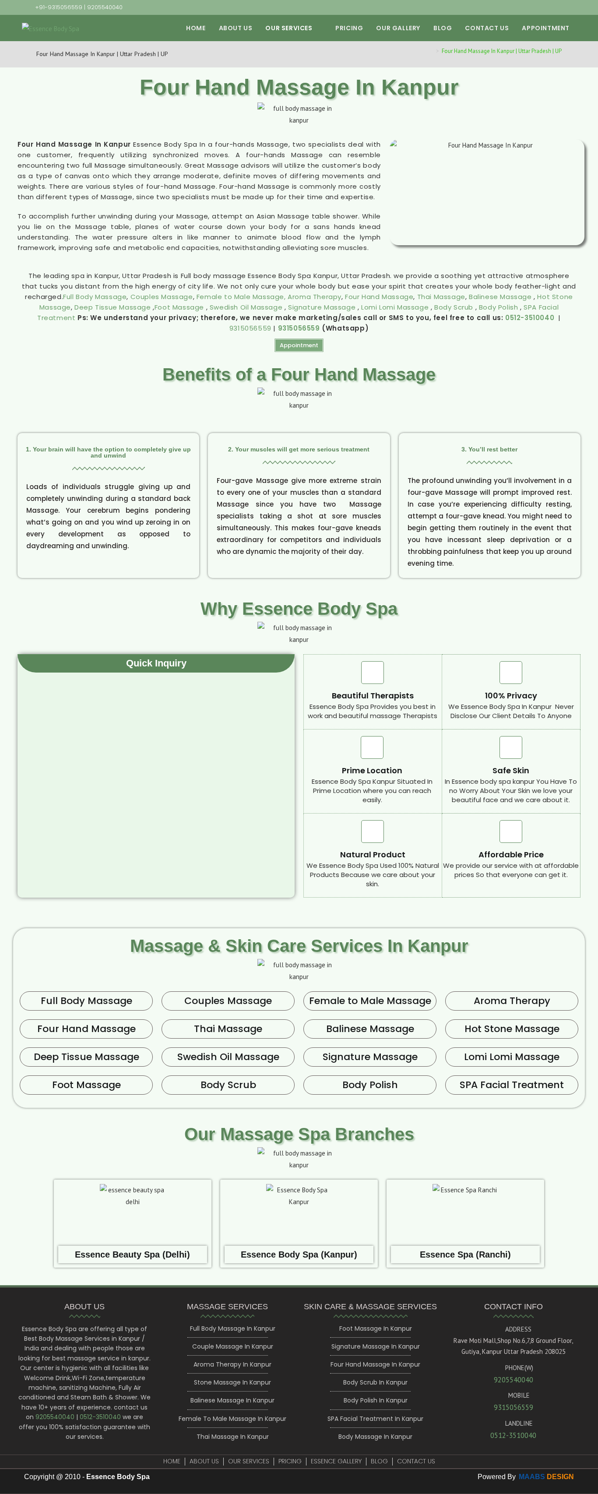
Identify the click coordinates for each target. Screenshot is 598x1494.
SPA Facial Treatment (512, 1085)
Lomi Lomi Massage (395, 307)
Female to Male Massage (370, 1001)
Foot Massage (180, 307)
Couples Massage (161, 296)
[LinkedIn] (553, 7)
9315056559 (250, 328)
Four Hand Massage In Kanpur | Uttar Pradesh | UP (502, 51)
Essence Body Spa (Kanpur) (299, 1254)
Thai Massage (441, 296)
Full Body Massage (95, 296)
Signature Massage (321, 307)
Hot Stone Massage (511, 1029)
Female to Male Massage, (241, 296)
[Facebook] (525, 7)
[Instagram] (539, 7)
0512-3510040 (529, 317)
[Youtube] (565, 7)
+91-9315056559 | (61, 7)
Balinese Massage (500, 296)
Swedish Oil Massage (247, 307)
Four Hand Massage (379, 296)
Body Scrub (453, 307)
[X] (511, 7)
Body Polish (499, 307)
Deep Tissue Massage (113, 307)
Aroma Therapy (314, 296)
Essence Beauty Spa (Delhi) (132, 1254)
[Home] (431, 51)
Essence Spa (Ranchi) (465, 1254)
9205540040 (105, 7)
